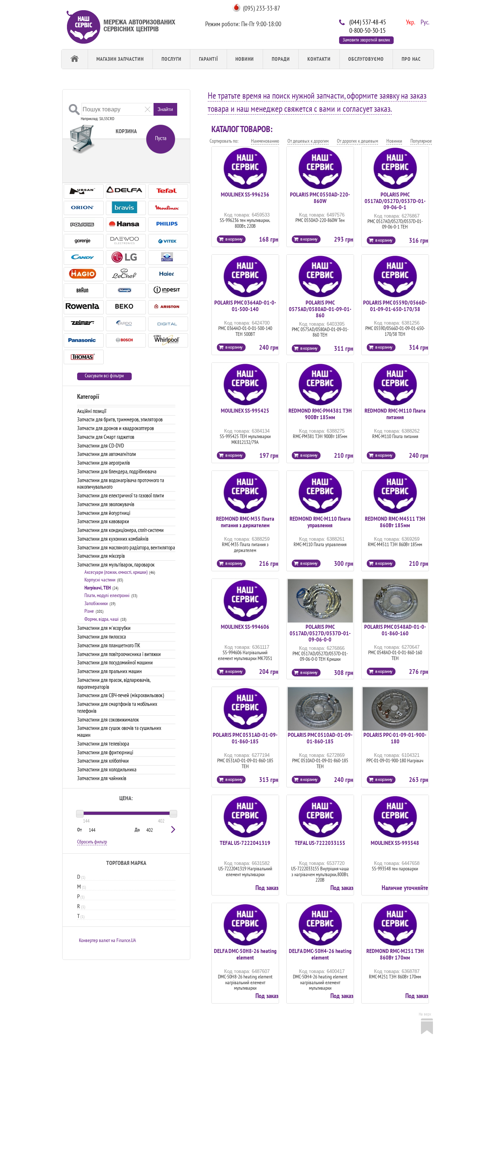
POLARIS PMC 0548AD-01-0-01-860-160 (395, 630)
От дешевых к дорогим (308, 141)
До (137, 829)
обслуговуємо (366, 59)
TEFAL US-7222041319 (245, 842)
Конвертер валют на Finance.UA (107, 940)
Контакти (319, 59)
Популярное (421, 141)
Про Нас (411, 59)
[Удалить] (147, 109)
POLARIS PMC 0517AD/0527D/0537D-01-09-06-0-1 (395, 201)
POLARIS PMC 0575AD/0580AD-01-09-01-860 (320, 309)
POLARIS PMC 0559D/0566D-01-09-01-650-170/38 (395, 306)
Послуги (172, 59)
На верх (425, 1014)
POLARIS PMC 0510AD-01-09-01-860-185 (320, 738)
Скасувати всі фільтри (104, 376)
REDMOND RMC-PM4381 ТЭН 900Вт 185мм (320, 414)
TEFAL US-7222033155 (320, 842)
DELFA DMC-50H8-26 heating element (245, 954)
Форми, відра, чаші (101, 619)
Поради (281, 59)
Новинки (394, 141)
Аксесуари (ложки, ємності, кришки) (115, 572)
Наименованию (265, 141)
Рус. (424, 21)
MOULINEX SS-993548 (395, 842)
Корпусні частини (99, 579)
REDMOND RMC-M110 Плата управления (320, 522)
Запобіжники (96, 603)
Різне (89, 611)
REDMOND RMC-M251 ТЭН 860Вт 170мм (395, 954)
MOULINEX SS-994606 (245, 626)
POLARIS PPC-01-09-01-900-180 (394, 738)
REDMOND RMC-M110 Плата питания (395, 414)
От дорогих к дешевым (357, 141)
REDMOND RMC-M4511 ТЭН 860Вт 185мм (395, 522)
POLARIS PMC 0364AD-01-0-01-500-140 (245, 306)
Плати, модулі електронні (107, 595)
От (79, 829)
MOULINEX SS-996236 (245, 194)
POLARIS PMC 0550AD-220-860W (320, 197)
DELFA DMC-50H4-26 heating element (320, 954)
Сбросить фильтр (92, 841)
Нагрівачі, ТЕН (97, 587)
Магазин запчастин (120, 59)
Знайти (165, 109)
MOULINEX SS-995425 (245, 410)
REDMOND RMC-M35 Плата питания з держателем (245, 522)
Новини (244, 59)
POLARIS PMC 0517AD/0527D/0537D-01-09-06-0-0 (320, 633)
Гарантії (208, 59)
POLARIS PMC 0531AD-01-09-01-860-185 (245, 738)
